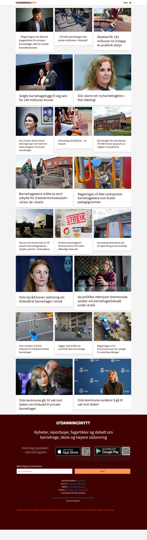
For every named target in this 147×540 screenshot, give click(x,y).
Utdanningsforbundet (76, 487)
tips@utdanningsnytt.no (76, 484)
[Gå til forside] (26, 3)
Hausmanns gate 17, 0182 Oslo (76, 490)
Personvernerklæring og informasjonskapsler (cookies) (73, 497)
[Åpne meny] (130, 3)
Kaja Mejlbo (80, 480)
